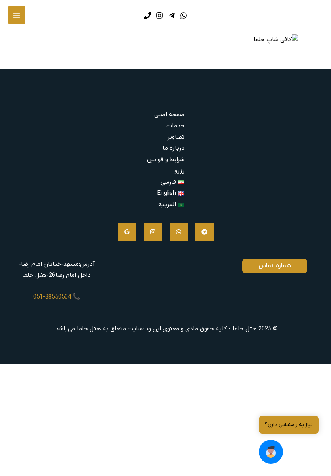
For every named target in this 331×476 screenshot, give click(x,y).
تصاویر (175, 137)
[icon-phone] (147, 15)
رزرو (179, 171)
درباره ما (173, 148)
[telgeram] (204, 232)
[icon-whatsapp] (183, 15)
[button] (271, 452)
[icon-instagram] (159, 15)
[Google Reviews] (127, 232)
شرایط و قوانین (165, 159)
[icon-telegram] (171, 15)
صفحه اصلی (169, 115)
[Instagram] (153, 232)
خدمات (175, 126)
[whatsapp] (179, 232)
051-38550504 (52, 297)
